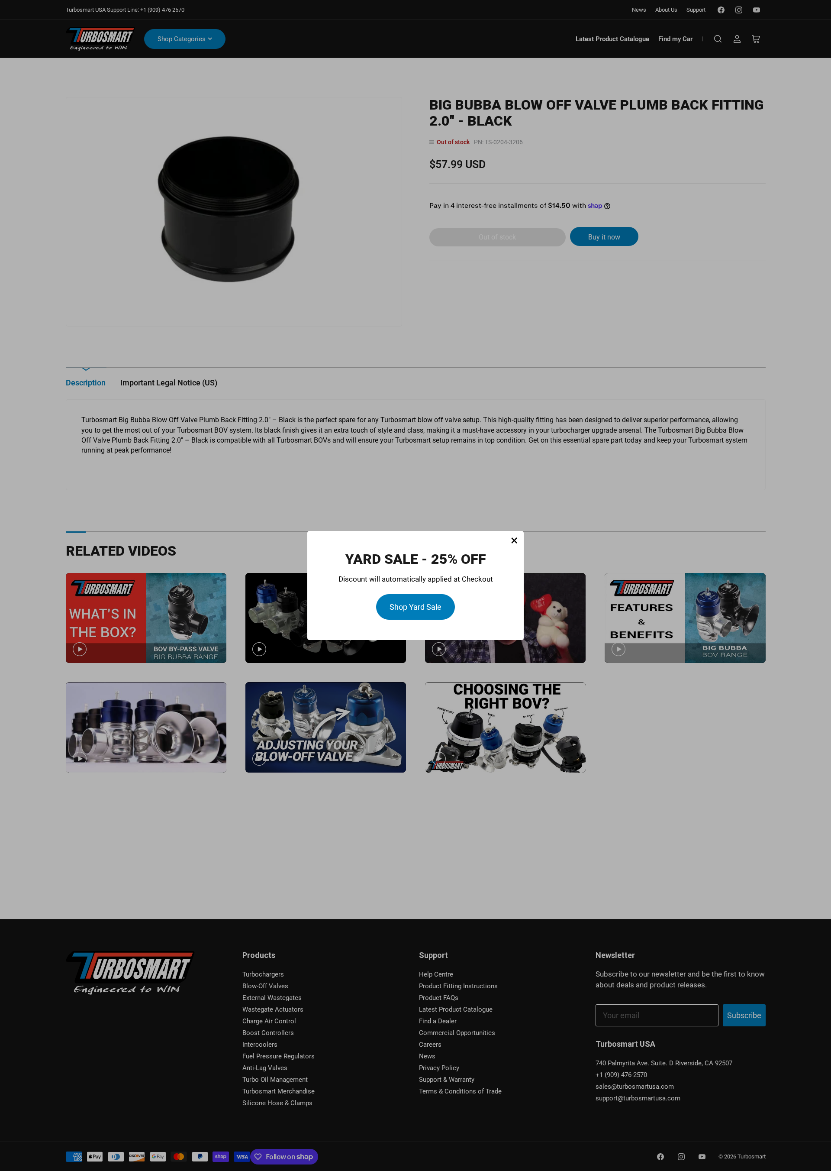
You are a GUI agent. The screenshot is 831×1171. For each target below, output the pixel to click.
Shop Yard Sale (415, 606)
